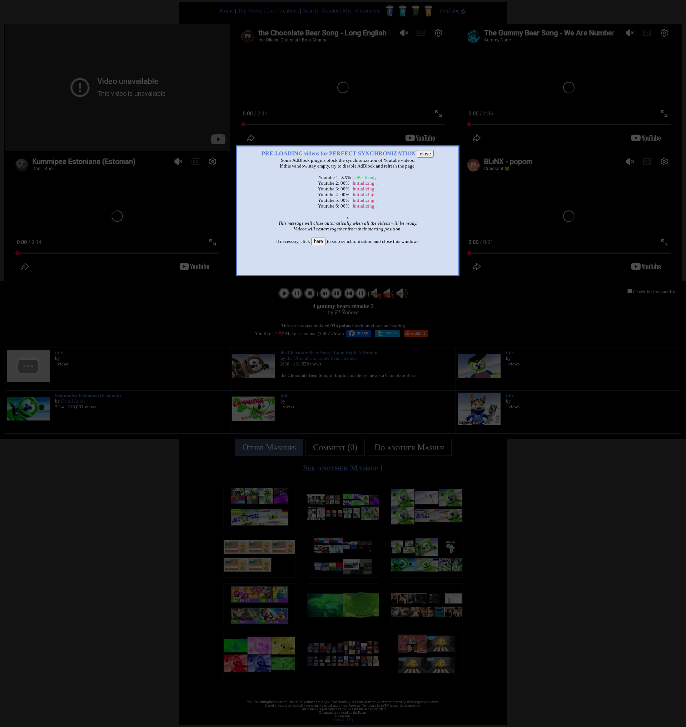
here (318, 241)
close (425, 153)
